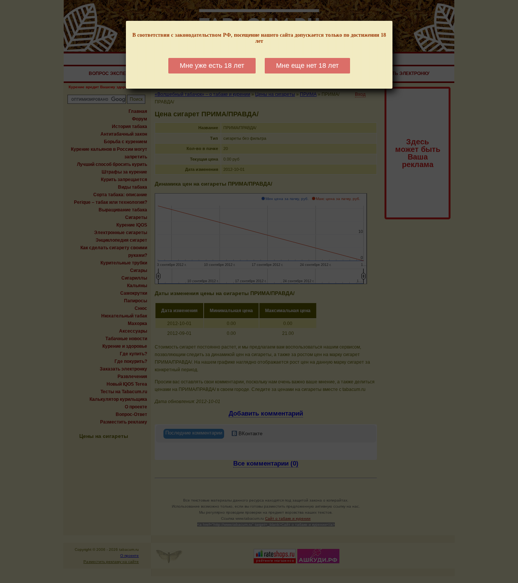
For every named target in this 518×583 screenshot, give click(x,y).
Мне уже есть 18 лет (212, 65)
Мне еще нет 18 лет (307, 65)
